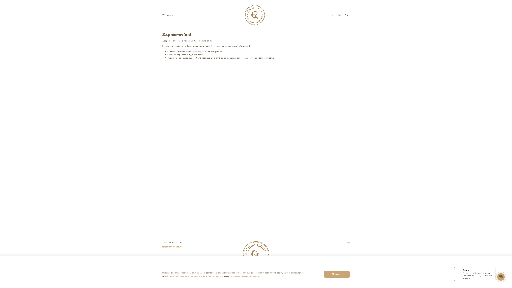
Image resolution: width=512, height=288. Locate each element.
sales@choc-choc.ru (172, 246)
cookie (238, 272)
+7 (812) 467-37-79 (172, 242)
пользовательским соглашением (244, 275)
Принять (337, 274)
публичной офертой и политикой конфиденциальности (195, 275)
